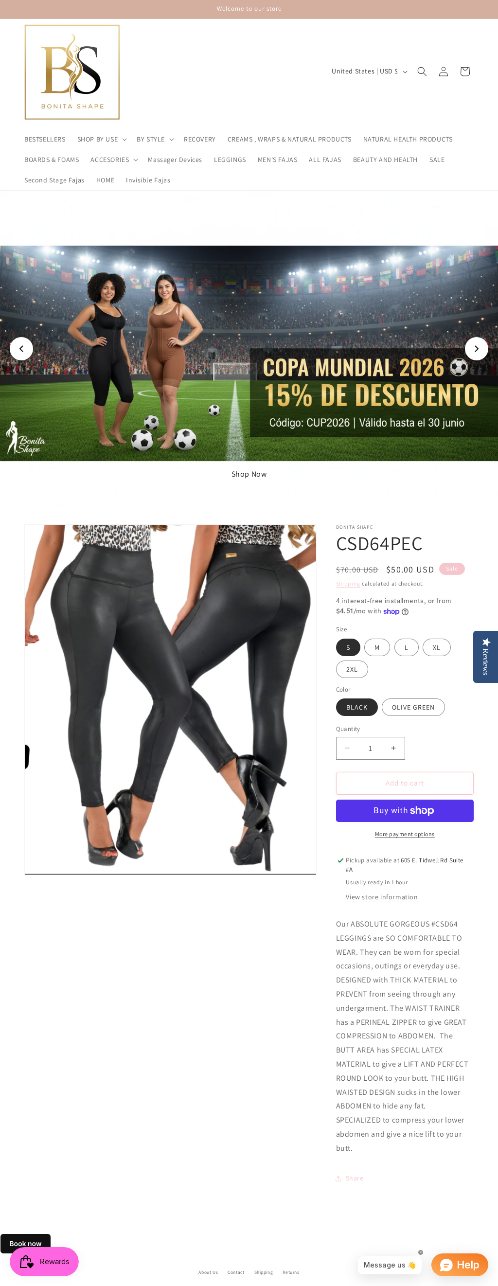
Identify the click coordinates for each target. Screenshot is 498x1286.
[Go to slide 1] (234, 494)
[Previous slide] (21, 348)
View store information (382, 897)
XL (437, 647)
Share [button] (355, 1178)
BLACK (357, 707)
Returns (291, 1272)
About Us (208, 1272)
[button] (101, 139)
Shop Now (169, 474)
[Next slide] (476, 348)
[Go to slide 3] (254, 494)
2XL (352, 669)
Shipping (348, 583)
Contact (236, 1272)
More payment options (405, 834)
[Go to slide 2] (244, 494)
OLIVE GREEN (413, 707)
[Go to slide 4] (264, 494)
